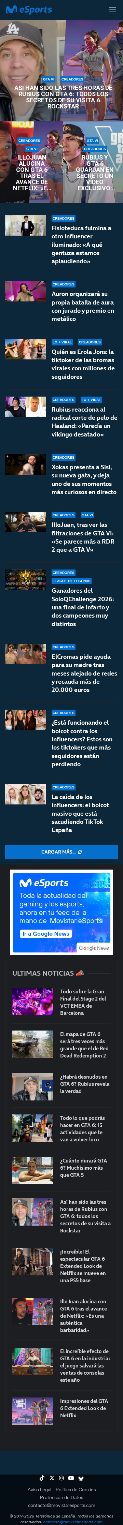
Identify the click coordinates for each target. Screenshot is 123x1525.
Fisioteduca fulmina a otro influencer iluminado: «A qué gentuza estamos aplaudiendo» (81, 244)
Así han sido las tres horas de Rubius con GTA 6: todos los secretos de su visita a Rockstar (63, 97)
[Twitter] (52, 1478)
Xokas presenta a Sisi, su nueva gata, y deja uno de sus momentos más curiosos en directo (84, 479)
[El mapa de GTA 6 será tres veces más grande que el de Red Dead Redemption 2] (32, 1044)
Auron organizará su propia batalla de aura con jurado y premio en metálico (83, 306)
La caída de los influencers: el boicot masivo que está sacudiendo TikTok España (80, 813)
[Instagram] (61, 1478)
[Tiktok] (42, 1478)
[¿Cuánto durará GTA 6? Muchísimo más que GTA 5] (32, 1170)
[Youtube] (71, 1478)
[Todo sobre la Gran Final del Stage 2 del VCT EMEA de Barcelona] (32, 1001)
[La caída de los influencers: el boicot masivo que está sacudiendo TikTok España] (25, 794)
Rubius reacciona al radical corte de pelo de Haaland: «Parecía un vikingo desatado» (85, 422)
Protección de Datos (61, 1497)
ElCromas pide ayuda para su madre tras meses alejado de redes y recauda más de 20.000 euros (84, 673)
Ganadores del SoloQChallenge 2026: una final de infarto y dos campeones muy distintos (83, 607)
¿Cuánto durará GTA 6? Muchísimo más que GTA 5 (83, 1168)
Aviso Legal (39, 1489)
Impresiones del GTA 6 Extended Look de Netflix (84, 1408)
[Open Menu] (112, 9)
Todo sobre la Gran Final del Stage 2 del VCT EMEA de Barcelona (83, 1002)
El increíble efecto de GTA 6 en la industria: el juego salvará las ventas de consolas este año (85, 1365)
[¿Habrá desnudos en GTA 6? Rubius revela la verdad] (32, 1086)
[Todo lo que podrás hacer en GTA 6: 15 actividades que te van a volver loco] (32, 1128)
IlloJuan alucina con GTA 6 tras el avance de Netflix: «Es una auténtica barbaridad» (32, 172)
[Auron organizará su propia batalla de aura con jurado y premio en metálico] (25, 291)
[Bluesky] (81, 1478)
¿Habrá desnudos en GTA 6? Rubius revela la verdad (84, 1084)
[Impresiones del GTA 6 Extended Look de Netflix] (32, 1411)
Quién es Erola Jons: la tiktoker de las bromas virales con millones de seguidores (83, 364)
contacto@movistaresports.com (61, 1505)
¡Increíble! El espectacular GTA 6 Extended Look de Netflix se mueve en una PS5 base (83, 1266)
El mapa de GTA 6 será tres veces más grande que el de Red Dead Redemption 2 (84, 1045)
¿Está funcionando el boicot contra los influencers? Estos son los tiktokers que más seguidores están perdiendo (82, 743)
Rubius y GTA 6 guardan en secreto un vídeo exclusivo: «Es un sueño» (95, 172)
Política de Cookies (76, 1489)
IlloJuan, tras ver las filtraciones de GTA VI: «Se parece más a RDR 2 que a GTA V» (83, 537)
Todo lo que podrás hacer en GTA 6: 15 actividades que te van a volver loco (82, 1128)
